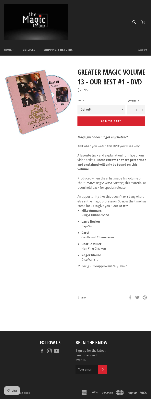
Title (80, 100)
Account (142, 49)
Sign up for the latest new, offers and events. (91, 355)
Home (8, 49)
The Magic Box (22, 392)
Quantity (133, 100)
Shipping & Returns (58, 49)
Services (29, 49)
